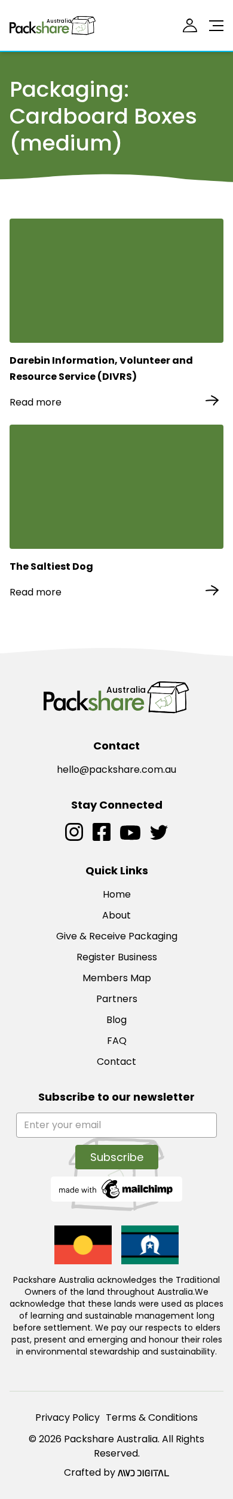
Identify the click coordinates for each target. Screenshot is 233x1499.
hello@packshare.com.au (116, 769)
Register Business (116, 957)
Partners (116, 999)
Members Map (116, 978)
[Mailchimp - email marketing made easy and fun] (116, 1188)
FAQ (117, 1041)
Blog (116, 1020)
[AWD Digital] (143, 1473)
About (116, 915)
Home (117, 894)
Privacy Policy (67, 1417)
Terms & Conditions (152, 1417)
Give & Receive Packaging (116, 936)
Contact (116, 1061)
